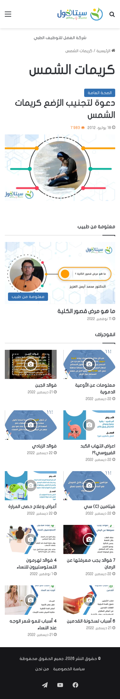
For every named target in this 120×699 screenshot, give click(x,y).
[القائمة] (8, 16)
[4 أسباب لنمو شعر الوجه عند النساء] (31, 600)
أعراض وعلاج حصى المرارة (32, 506)
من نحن (42, 669)
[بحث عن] (112, 16)
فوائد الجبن (46, 385)
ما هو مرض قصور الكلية (86, 311)
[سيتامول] (80, 14)
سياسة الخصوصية (69, 669)
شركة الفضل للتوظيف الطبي (60, 38)
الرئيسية (103, 51)
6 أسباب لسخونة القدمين (91, 621)
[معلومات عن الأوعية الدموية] (89, 364)
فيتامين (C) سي (99, 506)
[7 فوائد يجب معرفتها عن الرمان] (89, 539)
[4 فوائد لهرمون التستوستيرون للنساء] (31, 539)
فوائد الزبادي (44, 446)
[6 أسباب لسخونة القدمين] (89, 600)
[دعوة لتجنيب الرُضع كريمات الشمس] (60, 167)
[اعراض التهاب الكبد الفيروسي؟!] (89, 424)
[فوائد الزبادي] (31, 424)
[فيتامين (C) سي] (89, 485)
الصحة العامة (100, 93)
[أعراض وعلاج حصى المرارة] (31, 485)
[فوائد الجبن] (31, 364)
